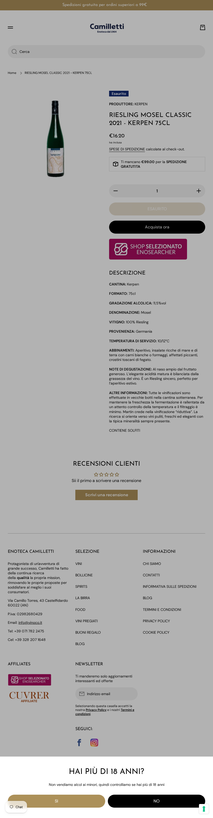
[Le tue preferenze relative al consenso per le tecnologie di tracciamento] (204, 809)
